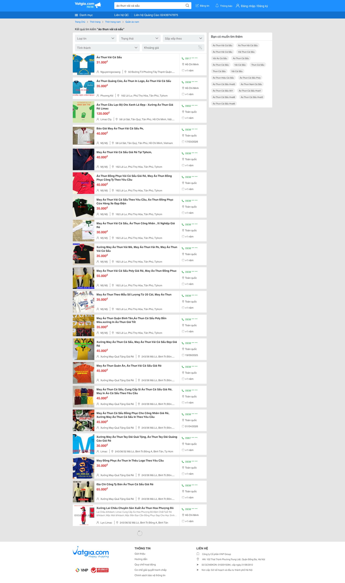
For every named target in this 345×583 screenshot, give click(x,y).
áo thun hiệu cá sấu (223, 77)
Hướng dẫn (141, 559)
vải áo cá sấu (220, 58)
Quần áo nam (132, 21)
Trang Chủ (80, 21)
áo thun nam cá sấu (251, 84)
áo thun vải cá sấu (222, 45)
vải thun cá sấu (246, 51)
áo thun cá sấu (241, 58)
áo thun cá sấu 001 (223, 90)
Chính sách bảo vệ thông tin (150, 575)
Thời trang (95, 21)
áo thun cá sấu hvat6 (224, 103)
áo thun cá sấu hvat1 (250, 90)
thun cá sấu (257, 64)
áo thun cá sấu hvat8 (224, 96)
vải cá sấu (240, 64)
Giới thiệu (140, 553)
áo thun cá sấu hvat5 (224, 84)
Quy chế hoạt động (145, 564)
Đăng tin (204, 5)
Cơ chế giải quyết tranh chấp (151, 569)
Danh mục (86, 15)
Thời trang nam (113, 21)
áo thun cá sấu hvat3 (252, 96)
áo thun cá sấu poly (250, 77)
